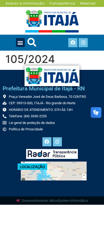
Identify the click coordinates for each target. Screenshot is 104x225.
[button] (20, 42)
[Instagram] (83, 42)
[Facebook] (72, 42)
